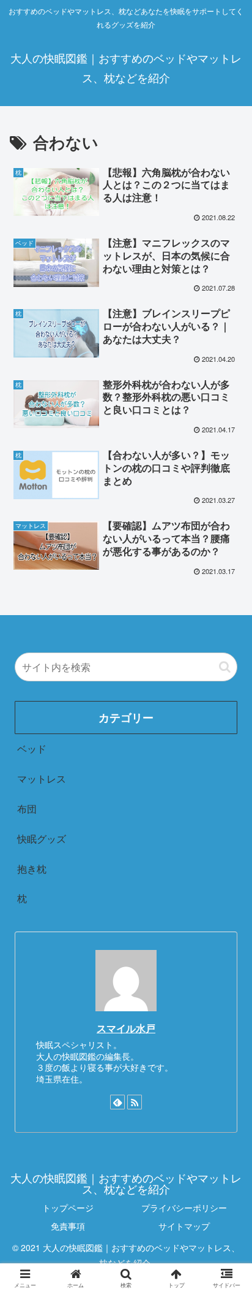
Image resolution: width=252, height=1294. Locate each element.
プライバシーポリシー (184, 1207)
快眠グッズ (41, 839)
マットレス (41, 778)
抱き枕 (31, 869)
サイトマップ (184, 1226)
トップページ (68, 1207)
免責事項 (68, 1226)
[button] (224, 667)
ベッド (31, 748)
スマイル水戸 (126, 1028)
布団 (27, 809)
